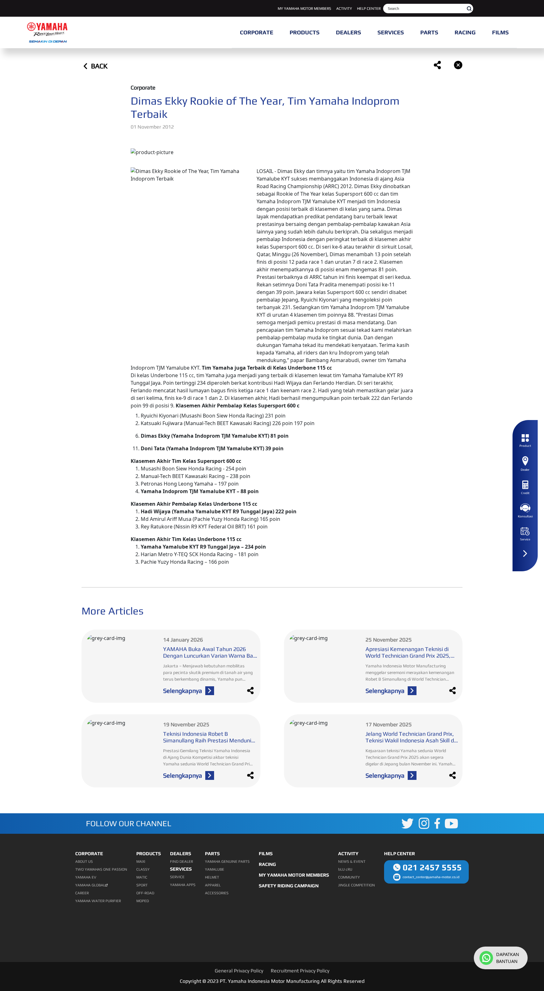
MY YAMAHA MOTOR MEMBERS (304, 8)
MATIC (141, 877)
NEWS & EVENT (352, 861)
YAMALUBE (214, 869)
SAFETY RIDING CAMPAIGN (289, 885)
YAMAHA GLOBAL (90, 885)
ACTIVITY (344, 8)
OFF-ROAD (145, 893)
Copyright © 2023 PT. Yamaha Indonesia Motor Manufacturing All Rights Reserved (272, 981)
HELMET (212, 877)
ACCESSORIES (217, 893)
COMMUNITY (349, 877)
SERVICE (177, 877)
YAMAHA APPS (183, 885)
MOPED (142, 901)
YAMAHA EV (85, 877)
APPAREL (213, 885)
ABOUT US (84, 861)
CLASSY (143, 869)
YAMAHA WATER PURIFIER (98, 901)
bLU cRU (345, 869)
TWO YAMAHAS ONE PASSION (101, 869)
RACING (267, 864)
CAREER (82, 893)
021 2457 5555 (432, 867)
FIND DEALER (181, 861)
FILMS (266, 853)
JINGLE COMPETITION (356, 885)
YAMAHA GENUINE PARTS (227, 861)
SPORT (142, 885)
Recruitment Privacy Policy (300, 971)
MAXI (140, 861)
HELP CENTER (369, 8)
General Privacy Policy (239, 971)
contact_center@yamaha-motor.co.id (431, 877)
